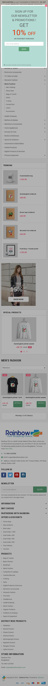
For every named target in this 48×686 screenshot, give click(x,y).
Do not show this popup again (18, 65)
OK (25, 49)
